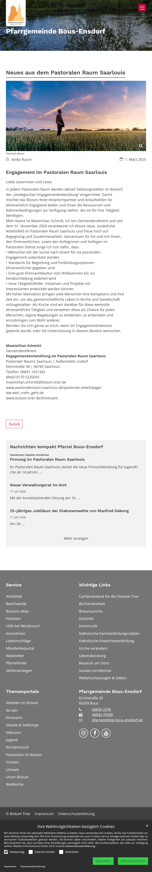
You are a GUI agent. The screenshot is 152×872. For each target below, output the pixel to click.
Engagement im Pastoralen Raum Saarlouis (56, 172)
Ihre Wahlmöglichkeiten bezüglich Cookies (76, 826)
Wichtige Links (94, 584)
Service (14, 584)
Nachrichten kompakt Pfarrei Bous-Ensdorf (56, 446)
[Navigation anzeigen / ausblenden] (142, 8)
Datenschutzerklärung (80, 846)
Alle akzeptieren (133, 861)
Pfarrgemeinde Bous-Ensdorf (110, 691)
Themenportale (22, 691)
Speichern (103, 861)
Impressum (10, 866)
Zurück (14, 424)
